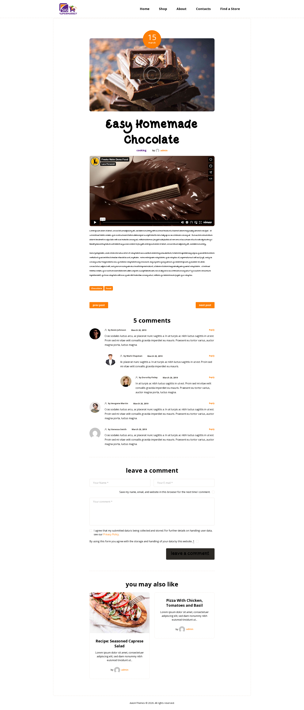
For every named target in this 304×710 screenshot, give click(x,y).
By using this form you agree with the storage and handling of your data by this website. (141, 541)
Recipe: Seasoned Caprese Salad (119, 643)
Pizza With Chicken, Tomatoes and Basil (184, 603)
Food (108, 288)
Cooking (141, 150)
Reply (212, 329)
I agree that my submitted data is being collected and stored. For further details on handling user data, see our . (153, 532)
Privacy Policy (111, 534)
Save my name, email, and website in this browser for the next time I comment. (164, 492)
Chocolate (96, 288)
